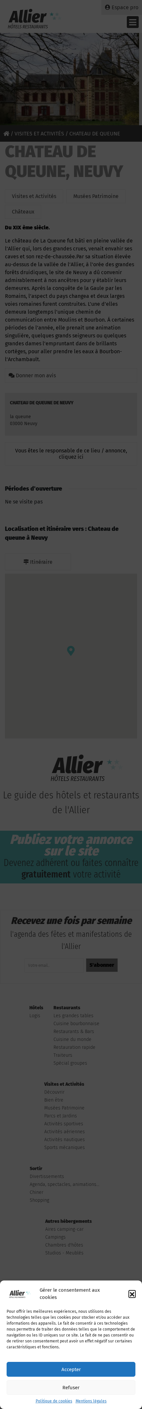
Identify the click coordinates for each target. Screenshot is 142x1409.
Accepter (71, 1369)
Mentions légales (91, 1401)
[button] (132, 1293)
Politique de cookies (54, 1401)
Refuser (71, 1388)
